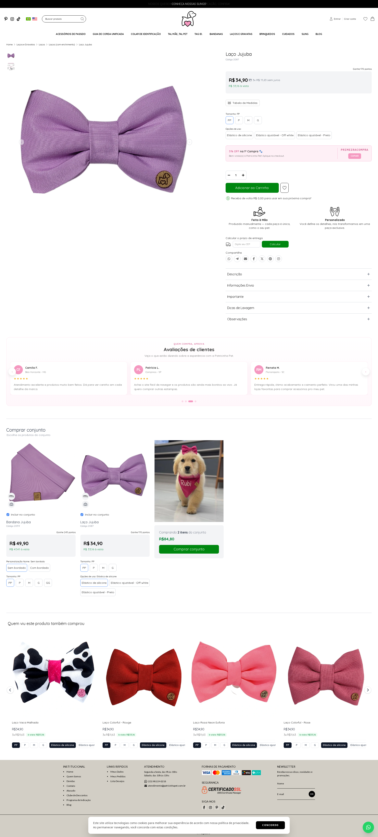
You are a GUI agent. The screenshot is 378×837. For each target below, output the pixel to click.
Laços (42, 44)
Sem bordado (17, 568)
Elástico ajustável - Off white (275, 135)
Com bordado (39, 568)
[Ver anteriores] (10, 690)
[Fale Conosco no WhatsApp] (368, 827)
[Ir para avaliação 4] (194, 401)
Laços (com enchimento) (62, 44)
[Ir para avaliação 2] (186, 401)
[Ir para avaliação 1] (182, 401)
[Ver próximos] (367, 690)
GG (48, 583)
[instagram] (12, 19)
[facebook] (204, 807)
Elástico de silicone (239, 135)
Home (9, 44)
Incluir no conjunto (23, 514)
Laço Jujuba (85, 44)
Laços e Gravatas (26, 44)
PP (229, 120)
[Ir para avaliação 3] (189, 401)
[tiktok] (18, 19)
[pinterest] (6, 19)
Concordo (270, 825)
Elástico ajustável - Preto (314, 135)
